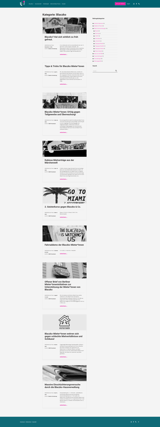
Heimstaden (97, 38)
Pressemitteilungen (98, 56)
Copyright (34, 421)
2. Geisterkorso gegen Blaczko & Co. (63, 207)
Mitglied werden (120, 3)
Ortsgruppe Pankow (99, 48)
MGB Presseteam (52, 123)
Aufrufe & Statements (98, 23)
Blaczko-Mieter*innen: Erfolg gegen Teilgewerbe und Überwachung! (62, 113)
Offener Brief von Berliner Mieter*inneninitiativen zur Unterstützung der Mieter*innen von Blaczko (62, 286)
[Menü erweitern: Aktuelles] (33, 3)
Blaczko (96, 31)
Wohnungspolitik (97, 61)
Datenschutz (28, 421)
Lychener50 (97, 41)
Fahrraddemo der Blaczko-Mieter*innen (64, 245)
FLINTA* (96, 36)
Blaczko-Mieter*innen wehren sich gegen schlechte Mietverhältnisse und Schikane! (63, 336)
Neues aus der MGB (98, 53)
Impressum (22, 421)
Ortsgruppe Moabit (99, 43)
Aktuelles (31, 3)
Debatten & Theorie (98, 26)
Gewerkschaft (38, 3)
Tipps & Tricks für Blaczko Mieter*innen (64, 66)
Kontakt (63, 3)
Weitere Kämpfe (98, 51)
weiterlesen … (63, 54)
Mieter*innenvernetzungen (100, 28)
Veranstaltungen (97, 58)
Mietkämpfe (46, 3)
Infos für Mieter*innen (55, 3)
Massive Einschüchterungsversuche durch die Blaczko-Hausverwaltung (62, 386)
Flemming (97, 33)
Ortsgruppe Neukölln (99, 46)
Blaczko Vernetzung (52, 48)
